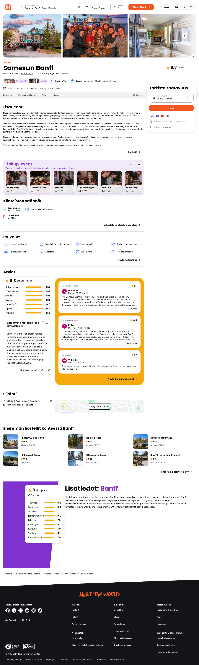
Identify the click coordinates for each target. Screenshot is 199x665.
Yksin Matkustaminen (123, 638)
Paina (159, 617)
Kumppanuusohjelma (166, 645)
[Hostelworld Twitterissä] (14, 610)
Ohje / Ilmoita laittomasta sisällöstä (87, 645)
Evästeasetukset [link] (117, 659)
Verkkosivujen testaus (83, 659)
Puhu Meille (77, 638)
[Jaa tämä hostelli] (193, 57)
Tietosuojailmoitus (13, 659)
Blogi (116, 617)
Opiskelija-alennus (122, 645)
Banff (6, 73)
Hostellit (75, 610)
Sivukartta (101, 659)
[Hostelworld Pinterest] (33, 610)
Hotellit (75, 617)
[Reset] (79, 7)
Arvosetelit (63, 659)
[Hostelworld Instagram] (20, 610)
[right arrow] (139, 164)
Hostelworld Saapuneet (167, 652)
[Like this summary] (42, 370)
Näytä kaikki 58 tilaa (105, 81)
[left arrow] (131, 164)
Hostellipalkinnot (121, 631)
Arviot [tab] (56, 95)
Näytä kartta (27, 73)
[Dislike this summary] (48, 370)
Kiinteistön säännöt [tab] (26, 95)
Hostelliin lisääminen (166, 638)
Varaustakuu (119, 624)
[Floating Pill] (184, 36)
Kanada (14, 73)
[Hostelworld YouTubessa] (27, 610)
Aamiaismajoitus (79, 624)
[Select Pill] (184, 7)
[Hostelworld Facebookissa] (7, 610)
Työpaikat (161, 624)
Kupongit (50, 659)
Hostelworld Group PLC (167, 610)
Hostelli (7, 63)
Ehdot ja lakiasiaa (34, 659)
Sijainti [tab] (45, 95)
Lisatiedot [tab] (7, 95)
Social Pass (119, 610)
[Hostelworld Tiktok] (40, 610)
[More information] (47, 324)
